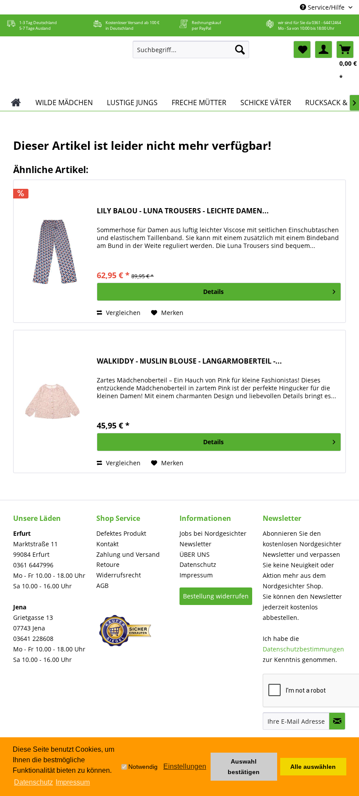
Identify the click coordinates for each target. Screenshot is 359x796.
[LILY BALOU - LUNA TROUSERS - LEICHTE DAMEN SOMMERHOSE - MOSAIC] (53, 251)
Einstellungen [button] (184, 766)
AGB (102, 585)
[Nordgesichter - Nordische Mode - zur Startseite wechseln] (65, 65)
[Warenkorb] (345, 49)
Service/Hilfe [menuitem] (326, 7)
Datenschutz (198, 564)
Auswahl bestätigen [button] (244, 766)
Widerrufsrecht (118, 575)
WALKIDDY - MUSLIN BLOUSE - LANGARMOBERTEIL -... (189, 361)
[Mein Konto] (323, 49)
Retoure (108, 564)
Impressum (196, 575)
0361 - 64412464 (326, 22)
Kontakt (107, 544)
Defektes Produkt (121, 533)
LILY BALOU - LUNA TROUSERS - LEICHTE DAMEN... (183, 211)
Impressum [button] (73, 782)
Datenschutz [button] (33, 782)
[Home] (16, 102)
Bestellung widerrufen (216, 596)
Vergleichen (122, 312)
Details (213, 291)
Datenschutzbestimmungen (303, 649)
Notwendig (143, 766)
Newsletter (195, 544)
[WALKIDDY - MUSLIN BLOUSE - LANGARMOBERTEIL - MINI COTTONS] (53, 401)
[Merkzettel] (302, 49)
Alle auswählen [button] (313, 766)
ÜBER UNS (195, 554)
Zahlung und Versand (128, 554)
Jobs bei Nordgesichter (213, 533)
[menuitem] (191, 49)
